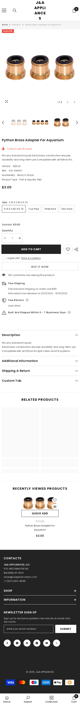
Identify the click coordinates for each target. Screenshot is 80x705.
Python (17, 166)
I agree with (13, 258)
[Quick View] (55, 506)
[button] (67, 102)
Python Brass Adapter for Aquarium (40, 527)
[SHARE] (75, 249)
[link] (20, 465)
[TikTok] (36, 643)
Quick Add (40, 513)
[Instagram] (17, 643)
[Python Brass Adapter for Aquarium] (40, 503)
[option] (40, 68)
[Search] (14, 10)
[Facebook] (7, 643)
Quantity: (7, 230)
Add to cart (32, 249)
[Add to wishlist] (68, 249)
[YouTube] (46, 643)
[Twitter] (56, 643)
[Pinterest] (27, 643)
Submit (65, 629)
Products (16, 24)
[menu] (4, 10)
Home (5, 24)
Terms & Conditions (31, 258)
